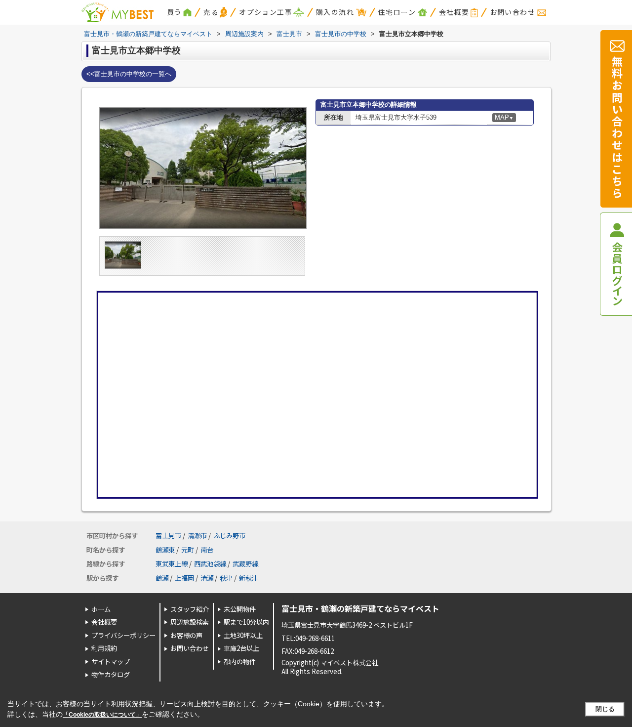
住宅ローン (397, 12)
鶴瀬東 (165, 550)
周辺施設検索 (189, 622)
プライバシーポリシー (123, 635)
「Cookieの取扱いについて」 (102, 714)
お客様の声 (186, 635)
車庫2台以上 (241, 648)
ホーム (101, 609)
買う (174, 12)
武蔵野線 (245, 563)
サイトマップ (110, 661)
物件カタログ (110, 674)
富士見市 (168, 535)
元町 (187, 550)
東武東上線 (172, 563)
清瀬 (206, 578)
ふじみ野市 (229, 535)
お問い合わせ (512, 12)
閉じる (605, 709)
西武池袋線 (210, 563)
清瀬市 (197, 535)
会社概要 (454, 12)
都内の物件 (240, 661)
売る (211, 12)
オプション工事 (265, 12)
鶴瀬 (162, 578)
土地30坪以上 (243, 635)
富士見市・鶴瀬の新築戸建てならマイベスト (360, 608)
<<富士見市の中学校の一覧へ (128, 74)
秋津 (226, 578)
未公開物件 (240, 609)
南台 (206, 550)
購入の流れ (335, 12)
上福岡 (184, 578)
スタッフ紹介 (189, 609)
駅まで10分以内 (246, 622)
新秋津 (248, 578)
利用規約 (104, 648)
